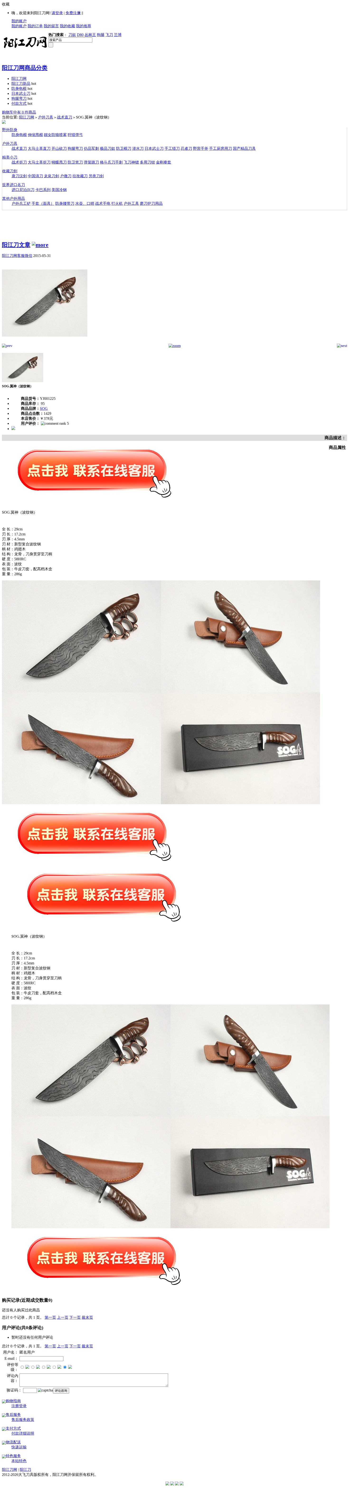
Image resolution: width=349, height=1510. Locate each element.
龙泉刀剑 (51, 176)
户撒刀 (65, 176)
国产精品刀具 (244, 148)
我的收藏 (67, 26)
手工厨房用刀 (220, 148)
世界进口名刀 (13, 185)
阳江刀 (25, 1470)
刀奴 (72, 35)
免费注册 (73, 13)
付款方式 (19, 103)
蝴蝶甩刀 (59, 162)
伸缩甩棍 (35, 135)
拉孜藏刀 (80, 176)
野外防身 (9, 130)
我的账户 (19, 21)
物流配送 (13, 1442)
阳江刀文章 (16, 245)
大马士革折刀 (39, 162)
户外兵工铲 (21, 203)
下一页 (75, 1317)
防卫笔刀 (75, 162)
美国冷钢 (59, 190)
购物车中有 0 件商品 (19, 112)
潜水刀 (138, 148)
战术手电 (102, 203)
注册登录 (19, 1406)
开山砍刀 (59, 148)
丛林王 (90, 35)
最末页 (87, 1317)
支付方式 (13, 1428)
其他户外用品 (13, 198)
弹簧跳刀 (91, 162)
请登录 (57, 13)
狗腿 (100, 35)
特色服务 (13, 1456)
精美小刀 (9, 157)
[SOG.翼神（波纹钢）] (44, 342)
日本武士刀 (20, 93)
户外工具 (131, 203)
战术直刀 (64, 117)
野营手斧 (200, 148)
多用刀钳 (147, 162)
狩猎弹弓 (75, 135)
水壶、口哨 (84, 203)
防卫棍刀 (123, 148)
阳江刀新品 (20, 84)
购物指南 (13, 1401)
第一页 (50, 1317)
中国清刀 (35, 176)
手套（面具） (43, 203)
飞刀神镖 (131, 162)
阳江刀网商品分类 (24, 68)
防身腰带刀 (64, 203)
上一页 (62, 1317)
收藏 (5, 4)
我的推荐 (83, 26)
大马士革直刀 (39, 148)
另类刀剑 (96, 176)
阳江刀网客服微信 (17, 256)
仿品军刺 (91, 148)
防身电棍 (19, 89)
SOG (44, 408)
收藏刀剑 (9, 171)
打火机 (117, 203)
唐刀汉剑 (19, 176)
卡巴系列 (43, 190)
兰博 (118, 35)
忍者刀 (186, 148)
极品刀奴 (107, 148)
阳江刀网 (19, 79)
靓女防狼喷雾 (55, 135)
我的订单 (35, 26)
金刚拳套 (163, 162)
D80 (80, 35)
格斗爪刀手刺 (111, 162)
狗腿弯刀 (19, 98)
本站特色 (19, 1461)
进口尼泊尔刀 (23, 190)
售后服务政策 (22, 1420)
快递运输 (19, 1447)
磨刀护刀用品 (151, 203)
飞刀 (109, 35)
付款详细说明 (22, 1433)
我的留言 (51, 26)
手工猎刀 (172, 148)
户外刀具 (45, 117)
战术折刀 (19, 162)
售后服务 (13, 1415)
